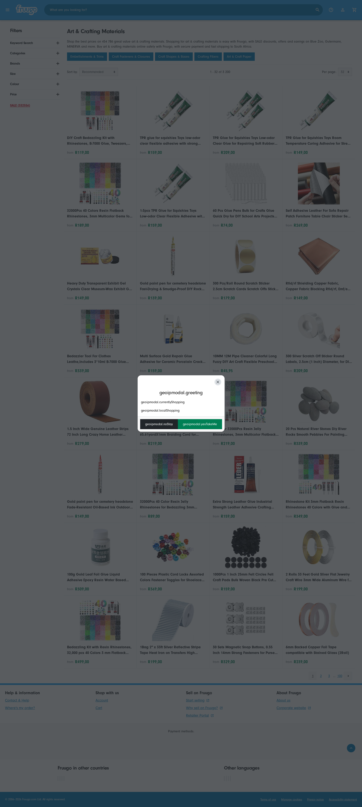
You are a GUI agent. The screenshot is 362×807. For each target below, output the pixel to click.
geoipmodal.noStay (159, 424)
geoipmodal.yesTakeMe (200, 424)
